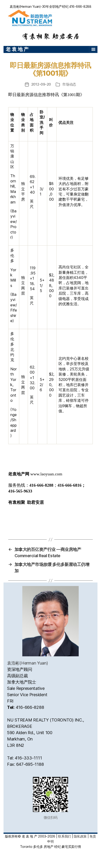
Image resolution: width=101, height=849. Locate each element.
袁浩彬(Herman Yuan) (27, 663)
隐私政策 (80, 836)
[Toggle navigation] (93, 49)
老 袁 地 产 (17, 49)
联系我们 (64, 836)
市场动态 (69, 84)
